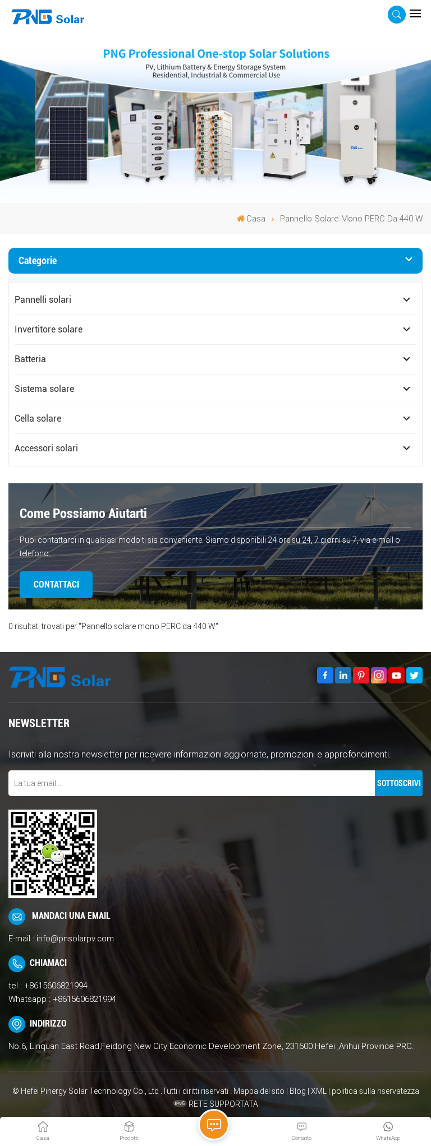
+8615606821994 (56, 986)
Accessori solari (46, 448)
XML (319, 1091)
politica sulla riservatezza (375, 1091)
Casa (255, 219)
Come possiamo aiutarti (83, 513)
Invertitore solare (48, 329)
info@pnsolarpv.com (75, 939)
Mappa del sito (259, 1091)
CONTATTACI (56, 584)
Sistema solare (44, 388)
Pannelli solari (43, 299)
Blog (298, 1091)
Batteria (30, 359)
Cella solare (38, 418)
